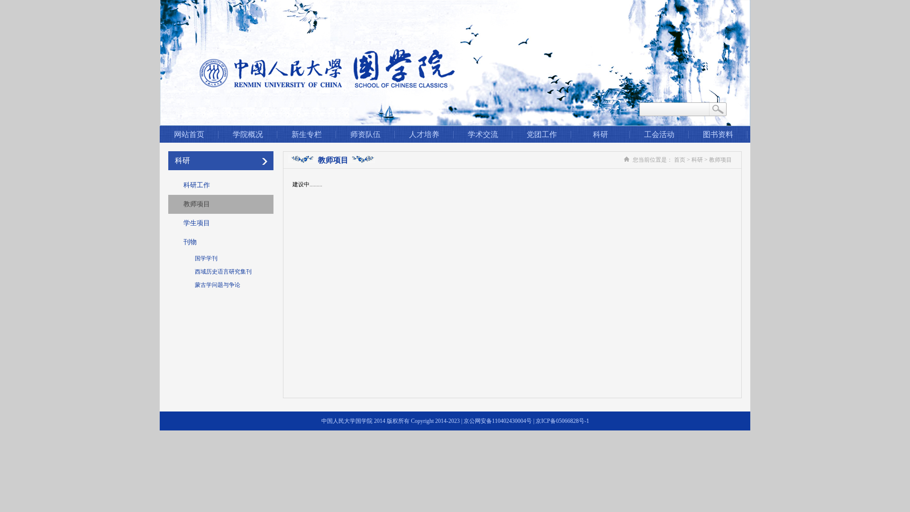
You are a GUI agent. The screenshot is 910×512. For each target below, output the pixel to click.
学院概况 (248, 134)
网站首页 (189, 134)
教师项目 (196, 204)
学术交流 (483, 134)
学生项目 (196, 223)
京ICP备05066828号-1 (562, 421)
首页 (679, 159)
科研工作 (196, 185)
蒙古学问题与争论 (217, 285)
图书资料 (718, 134)
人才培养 (424, 134)
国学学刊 (206, 258)
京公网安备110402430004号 (498, 421)
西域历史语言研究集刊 (223, 271)
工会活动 (659, 134)
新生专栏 (306, 134)
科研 (600, 134)
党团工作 (542, 134)
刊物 (190, 242)
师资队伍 (365, 134)
